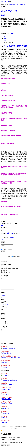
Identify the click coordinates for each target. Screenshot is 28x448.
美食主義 (11, 237)
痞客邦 (8, 233)
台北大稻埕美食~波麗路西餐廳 (15, 46)
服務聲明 (16, 428)
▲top (2, 239)
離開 (8, 445)
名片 (4, 40)
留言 (11, 233)
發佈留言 (3, 251)
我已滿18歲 (3, 445)
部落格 (5, 38)
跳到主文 (3, 15)
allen (2, 225)
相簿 (4, 36)
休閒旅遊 (12, 33)
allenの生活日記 (9, 11)
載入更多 (3, 242)
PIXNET (6, 426)
